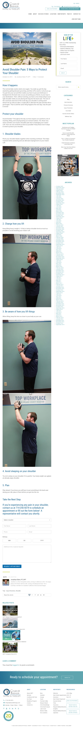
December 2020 (60, 227)
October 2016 (59, 290)
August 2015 (59, 309)
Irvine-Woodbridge (44, 705)
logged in (15, 665)
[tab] (5, 577)
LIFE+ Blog (69, 693)
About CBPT (30, 693)
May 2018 (58, 263)
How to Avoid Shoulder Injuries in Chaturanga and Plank (68, 134)
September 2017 (60, 274)
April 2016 (58, 298)
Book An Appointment (72, 700)
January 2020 (59, 239)
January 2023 (59, 198)
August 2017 (59, 276)
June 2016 (58, 295)
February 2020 (59, 237)
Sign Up (63, 73)
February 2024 (59, 191)
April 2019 (58, 251)
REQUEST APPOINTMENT (12, 566)
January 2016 (59, 302)
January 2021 (59, 226)
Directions (55, 697)
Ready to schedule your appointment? (34, 677)
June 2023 (58, 197)
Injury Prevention (10, 591)
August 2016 (59, 292)
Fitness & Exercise (68, 105)
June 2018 (58, 262)
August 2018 (59, 259)
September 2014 (60, 324)
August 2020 (59, 233)
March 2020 (59, 236)
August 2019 (59, 245)
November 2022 (60, 200)
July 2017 (58, 277)
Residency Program (32, 701)
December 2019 (60, 240)
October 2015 (59, 306)
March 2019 (59, 252)
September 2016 (60, 291)
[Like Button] (29, 595)
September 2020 (60, 232)
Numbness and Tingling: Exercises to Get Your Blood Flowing (68, 129)
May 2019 (58, 250)
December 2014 (60, 320)
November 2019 (60, 241)
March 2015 (59, 316)
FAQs (54, 703)
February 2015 (59, 317)
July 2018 (58, 261)
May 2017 (58, 280)
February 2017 (59, 284)
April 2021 (58, 222)
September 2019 (60, 244)
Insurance (55, 705)
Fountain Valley (44, 701)
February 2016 (59, 301)
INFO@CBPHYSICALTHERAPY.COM (71, 6)
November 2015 (60, 305)
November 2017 (60, 272)
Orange (42, 697)
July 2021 (58, 219)
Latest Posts (12, 577)
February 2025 (59, 189)
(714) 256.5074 (9, 700)
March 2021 (59, 223)
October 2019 (59, 243)
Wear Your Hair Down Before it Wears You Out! (68, 147)
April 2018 (58, 265)
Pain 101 (68, 697)
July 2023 (58, 196)
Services (29, 695)
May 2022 (58, 208)
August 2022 (59, 204)
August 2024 (59, 190)
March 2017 (59, 283)
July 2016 (58, 294)
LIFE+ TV (68, 695)
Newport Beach (44, 703)
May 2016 (58, 297)
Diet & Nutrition (68, 102)
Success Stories (57, 701)
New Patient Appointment (59, 695)
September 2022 (60, 203)
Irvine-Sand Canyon (45, 707)
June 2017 (58, 279)
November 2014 (60, 321)
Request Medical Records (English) (73, 705)
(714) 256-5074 (57, 6)
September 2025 (60, 187)
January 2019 (59, 255)
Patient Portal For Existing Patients (70, 8)
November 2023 (60, 193)
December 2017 (60, 270)
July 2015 (58, 310)
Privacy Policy (45, 725)
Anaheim (42, 695)
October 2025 (59, 186)
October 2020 (59, 230)
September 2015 (60, 308)
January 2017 (59, 286)
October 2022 (59, 201)
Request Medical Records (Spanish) (73, 711)
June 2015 (58, 312)
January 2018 (59, 269)
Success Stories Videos (68, 113)
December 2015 (60, 304)
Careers (29, 703)
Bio (5, 577)
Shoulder (18, 591)
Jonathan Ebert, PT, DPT (18, 579)
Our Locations (43, 712)
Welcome (55, 693)
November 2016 (60, 288)
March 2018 (59, 266)
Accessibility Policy (37, 725)
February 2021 (59, 225)
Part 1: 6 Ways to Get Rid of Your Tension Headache (68, 139)
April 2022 (58, 209)
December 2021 (60, 212)
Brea (41, 693)
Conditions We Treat (32, 697)
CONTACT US (67, 677)
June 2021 (58, 221)
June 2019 (58, 248)
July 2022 (58, 205)
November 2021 (60, 214)
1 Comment (40, 77)
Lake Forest (43, 708)
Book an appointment (52, 8)
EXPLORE (68, 169)
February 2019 (59, 254)
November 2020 (60, 229)
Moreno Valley (43, 710)
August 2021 (59, 218)
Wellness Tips (68, 116)
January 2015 (59, 319)
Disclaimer (68, 725)
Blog (68, 99)
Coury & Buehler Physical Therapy (11, 6)
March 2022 (59, 211)
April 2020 (58, 234)
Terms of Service (61, 725)
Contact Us (30, 705)
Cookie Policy (53, 725)
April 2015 (58, 315)
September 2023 (60, 194)
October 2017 (59, 273)
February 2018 (59, 268)
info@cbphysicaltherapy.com (12, 702)
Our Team (29, 699)
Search (77, 3)
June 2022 (58, 207)
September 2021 (60, 216)
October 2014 (59, 323)
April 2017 (58, 281)
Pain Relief (68, 110)
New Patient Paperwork (59, 699)
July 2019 (58, 247)
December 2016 (60, 287)
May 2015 (58, 313)
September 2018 (60, 258)
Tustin (41, 699)
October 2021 (59, 215)
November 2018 (60, 256)
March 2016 (59, 299)
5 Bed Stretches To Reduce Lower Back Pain (68, 143)
